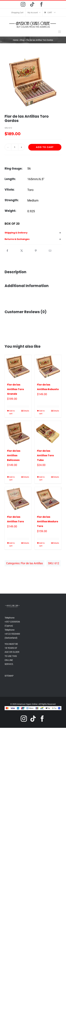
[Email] (50, 250)
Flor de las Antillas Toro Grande (15, 389)
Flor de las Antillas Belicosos (13, 455)
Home (15, 40)
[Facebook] (7, 250)
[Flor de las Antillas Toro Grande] (18, 367)
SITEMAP (9, 676)
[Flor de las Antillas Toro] (18, 499)
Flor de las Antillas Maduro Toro (47, 521)
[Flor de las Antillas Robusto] (48, 367)
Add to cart (45, 147)
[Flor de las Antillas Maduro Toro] (48, 499)
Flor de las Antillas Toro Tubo (45, 455)
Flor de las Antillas (32, 563)
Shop (22, 40)
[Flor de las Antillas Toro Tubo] (48, 433)
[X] (21, 250)
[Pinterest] (36, 250)
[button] (33, 233)
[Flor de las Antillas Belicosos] (18, 433)
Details (26, 411)
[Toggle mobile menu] (59, 31)
